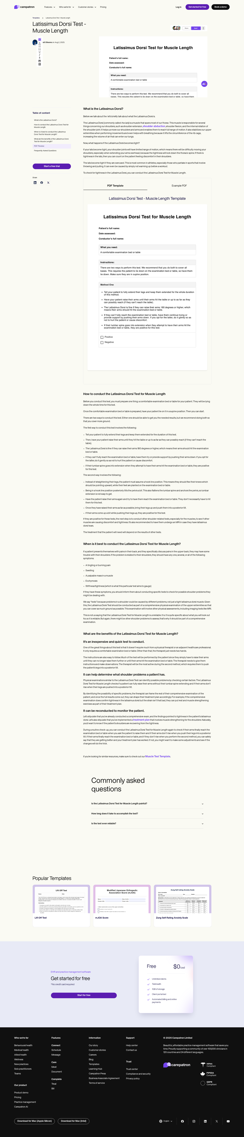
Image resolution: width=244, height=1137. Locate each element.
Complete (56, 1079)
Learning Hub (95, 1069)
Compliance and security (138, 1074)
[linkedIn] (205, 1121)
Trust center (132, 1069)
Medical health (21, 1050)
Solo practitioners (22, 1069)
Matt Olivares (46, 42)
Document (56, 1072)
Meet (54, 1067)
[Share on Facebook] (41, 182)
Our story (93, 1045)
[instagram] (193, 1121)
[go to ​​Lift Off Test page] (61, 899)
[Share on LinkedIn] (35, 182)
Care (53, 1062)
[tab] (115, 186)
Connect (55, 1045)
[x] (216, 1121)
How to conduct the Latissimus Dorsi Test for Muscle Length (51, 126)
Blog (91, 1060)
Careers (92, 1055)
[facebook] (182, 1121)
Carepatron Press (97, 1074)
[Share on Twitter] (48, 182)
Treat (53, 1084)
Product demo (21, 1093)
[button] (166, 1121)
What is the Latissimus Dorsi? (45, 120)
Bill (52, 1089)
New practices (21, 1064)
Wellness (18, 1060)
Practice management (25, 1102)
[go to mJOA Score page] (122, 899)
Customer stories (85, 7)
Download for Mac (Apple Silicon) (34, 1121)
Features (48, 7)
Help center (132, 1045)
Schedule (56, 1050)
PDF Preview (39, 146)
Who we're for (65, 7)
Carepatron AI (21, 1107)
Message (55, 1055)
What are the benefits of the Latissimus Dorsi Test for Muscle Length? (51, 140)
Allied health (20, 1055)
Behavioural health (23, 1045)
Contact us (131, 1050)
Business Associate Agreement (104, 1078)
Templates (94, 1064)
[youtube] (228, 1121)
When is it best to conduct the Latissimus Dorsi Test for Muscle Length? (50, 133)
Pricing (103, 7)
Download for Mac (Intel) (73, 1121)
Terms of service (97, 1083)
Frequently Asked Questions (45, 151)
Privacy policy (133, 1079)
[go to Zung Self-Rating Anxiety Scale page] (182, 899)
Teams (17, 1074)
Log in (178, 7)
